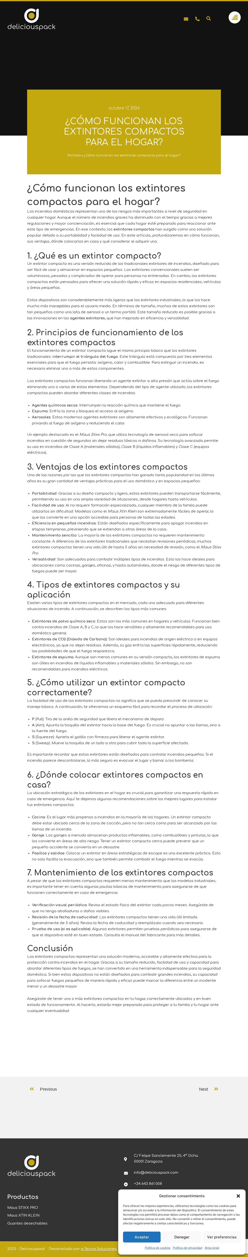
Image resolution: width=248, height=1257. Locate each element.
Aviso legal (212, 1247)
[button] (238, 1196)
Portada (74, 155)
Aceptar (142, 1237)
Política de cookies (157, 1247)
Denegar (181, 1237)
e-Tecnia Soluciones (99, 1249)
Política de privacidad (187, 1247)
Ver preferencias (222, 1237)
